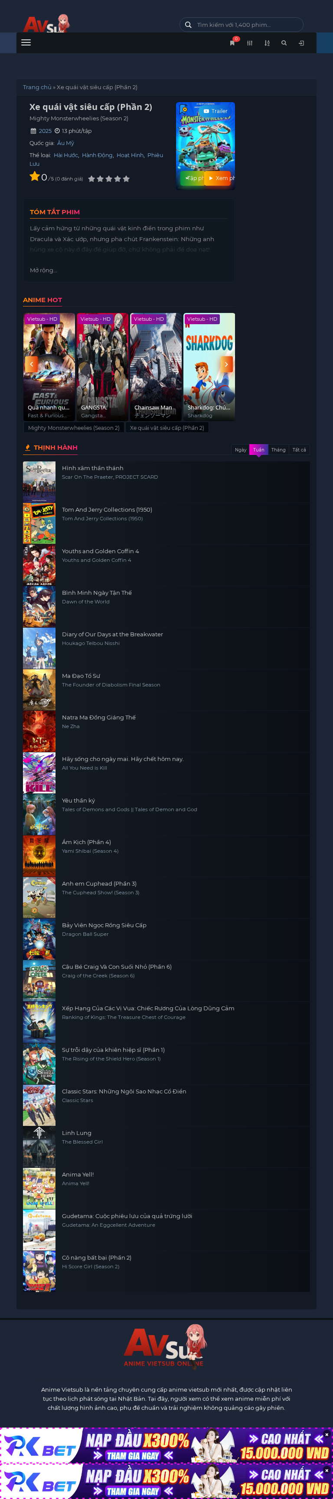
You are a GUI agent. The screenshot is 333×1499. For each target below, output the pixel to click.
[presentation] (31, 364)
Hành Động (97, 155)
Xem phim (222, 178)
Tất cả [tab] (299, 450)
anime (91, 27)
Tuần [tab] (258, 450)
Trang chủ (37, 87)
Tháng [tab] (278, 450)
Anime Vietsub (62, 1389)
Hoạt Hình (130, 155)
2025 (45, 131)
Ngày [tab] (240, 450)
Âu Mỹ (65, 143)
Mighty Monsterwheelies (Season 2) (74, 428)
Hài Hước (66, 155)
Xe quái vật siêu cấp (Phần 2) (167, 428)
